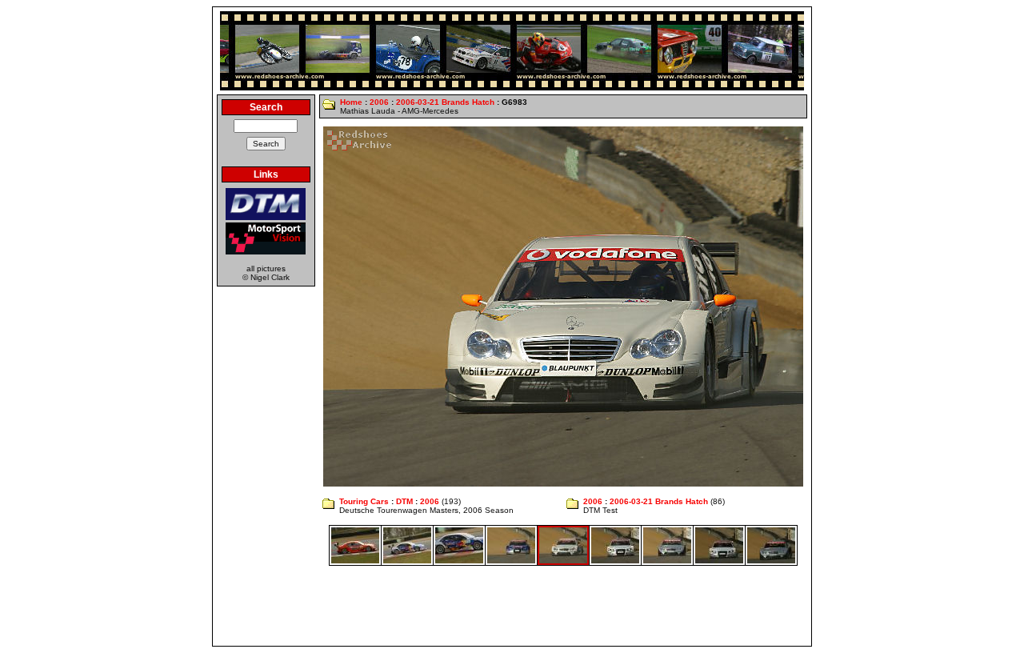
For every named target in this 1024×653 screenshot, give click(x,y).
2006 (379, 102)
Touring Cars (364, 501)
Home (351, 102)
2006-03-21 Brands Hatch (445, 102)
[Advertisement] (512, 606)
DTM (404, 501)
